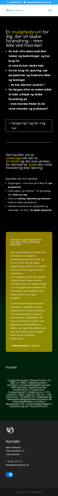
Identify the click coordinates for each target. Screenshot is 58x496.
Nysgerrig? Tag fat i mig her (28, 125)
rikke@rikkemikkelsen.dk (17, 465)
